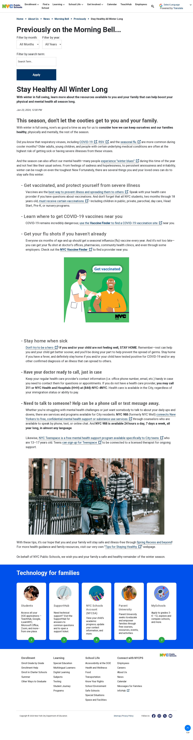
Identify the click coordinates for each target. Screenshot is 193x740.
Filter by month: (27, 37)
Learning (58, 4)
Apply (36, 75)
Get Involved (94, 4)
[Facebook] (154, 716)
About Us (33, 18)
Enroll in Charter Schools (34, 672)
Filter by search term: (31, 54)
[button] (188, 728)
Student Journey (62, 686)
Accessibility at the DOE (98, 663)
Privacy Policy (127, 716)
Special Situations (94, 695)
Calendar (112, 4)
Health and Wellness (96, 667)
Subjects (58, 676)
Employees (141, 4)
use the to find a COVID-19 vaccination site (121, 223)
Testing (57, 681)
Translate (178, 8)
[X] (165, 716)
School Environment (95, 686)
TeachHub (126, 4)
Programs (58, 690)
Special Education (62, 663)
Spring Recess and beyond (154, 542)
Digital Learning (61, 672)
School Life (75, 4)
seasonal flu (130, 142)
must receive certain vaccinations (63, 201)
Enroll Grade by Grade (32, 663)
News (46, 18)
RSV (103, 142)
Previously (80, 18)
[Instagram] (159, 716)
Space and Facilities (96, 699)
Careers (121, 667)
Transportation (92, 676)
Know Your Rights (94, 681)
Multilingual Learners (64, 667)
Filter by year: (51, 37)
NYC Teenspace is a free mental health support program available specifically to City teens (101, 438)
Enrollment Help (29, 667)
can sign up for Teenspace (81, 442)
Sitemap (117, 716)
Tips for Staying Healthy (123, 547)
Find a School (45, 6)
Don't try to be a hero (42, 347)
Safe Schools (92, 690)
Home (20, 18)
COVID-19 (88, 142)
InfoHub (130, 690)
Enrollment (31, 4)
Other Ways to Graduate (33, 681)
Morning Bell (62, 18)
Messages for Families (129, 686)
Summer (25, 676)
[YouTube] (171, 716)
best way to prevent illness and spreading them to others (88, 192)
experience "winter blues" (120, 161)
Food (88, 672)
